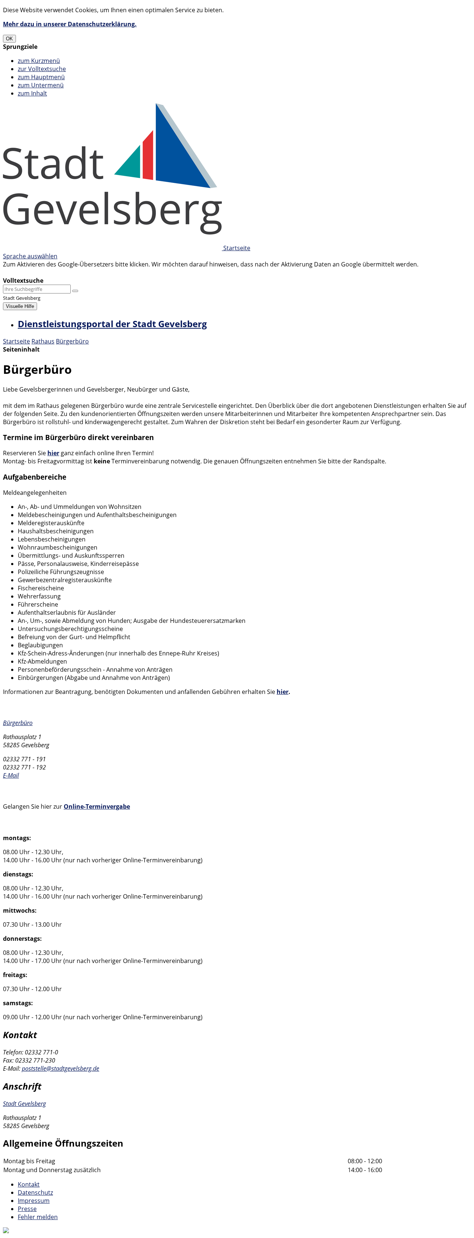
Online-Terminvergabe (97, 806)
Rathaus (42, 341)
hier (53, 453)
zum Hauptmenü (41, 77)
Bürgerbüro (72, 341)
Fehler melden (38, 1217)
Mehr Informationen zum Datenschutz (56, 272)
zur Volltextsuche (42, 69)
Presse (27, 1209)
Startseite (16, 341)
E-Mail (11, 775)
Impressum (34, 1201)
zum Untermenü (41, 85)
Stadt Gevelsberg (24, 1104)
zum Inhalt (32, 93)
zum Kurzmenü (39, 61)
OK (9, 38)
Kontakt (29, 1184)
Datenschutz (35, 1192)
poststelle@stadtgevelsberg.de (60, 1068)
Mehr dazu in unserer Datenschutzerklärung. (70, 24)
